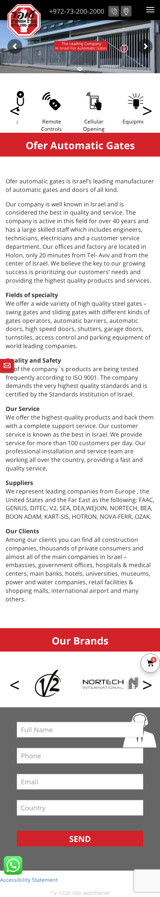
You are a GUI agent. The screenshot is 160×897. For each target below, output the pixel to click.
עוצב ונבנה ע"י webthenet (80, 892)
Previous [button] (146, 111)
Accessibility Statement (29, 879)
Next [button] (13, 111)
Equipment (123, 121)
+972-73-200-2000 (76, 11)
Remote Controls (38, 125)
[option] (38, 111)
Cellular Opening (80, 125)
